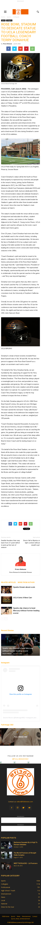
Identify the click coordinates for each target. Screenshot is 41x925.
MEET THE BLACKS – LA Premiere (25, 863)
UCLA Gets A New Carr (22, 597)
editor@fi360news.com (25, 802)
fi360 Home (5, 916)
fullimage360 (19, 717)
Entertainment (6, 894)
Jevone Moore (8, 717)
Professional (5, 887)
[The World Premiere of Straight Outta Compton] (6, 855)
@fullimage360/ (20, 759)
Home (3, 17)
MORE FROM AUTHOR (26, 582)
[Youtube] (29, 808)
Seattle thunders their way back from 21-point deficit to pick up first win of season (10, 544)
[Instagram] (17, 808)
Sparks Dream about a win (24, 587)
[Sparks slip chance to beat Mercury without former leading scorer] (6, 610)
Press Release (7, 44)
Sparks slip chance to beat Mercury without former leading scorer (26, 610)
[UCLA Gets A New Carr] (6, 600)
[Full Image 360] (20, 737)
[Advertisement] (20, 5)
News (3, 897)
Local (3, 900)
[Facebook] (12, 808)
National (4, 904)
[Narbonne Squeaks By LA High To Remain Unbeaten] (6, 845)
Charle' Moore (6, 653)
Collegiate (9, 20)
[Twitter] (23, 808)
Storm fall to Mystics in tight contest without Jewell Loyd (31, 543)
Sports (3, 20)
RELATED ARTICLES (8, 582)
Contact (34, 916)
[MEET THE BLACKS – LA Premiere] (6, 866)
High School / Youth (8, 891)
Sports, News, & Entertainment (20, 919)
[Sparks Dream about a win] (6, 589)
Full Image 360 (7, 725)
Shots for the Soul (7, 907)
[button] (38, 12)
